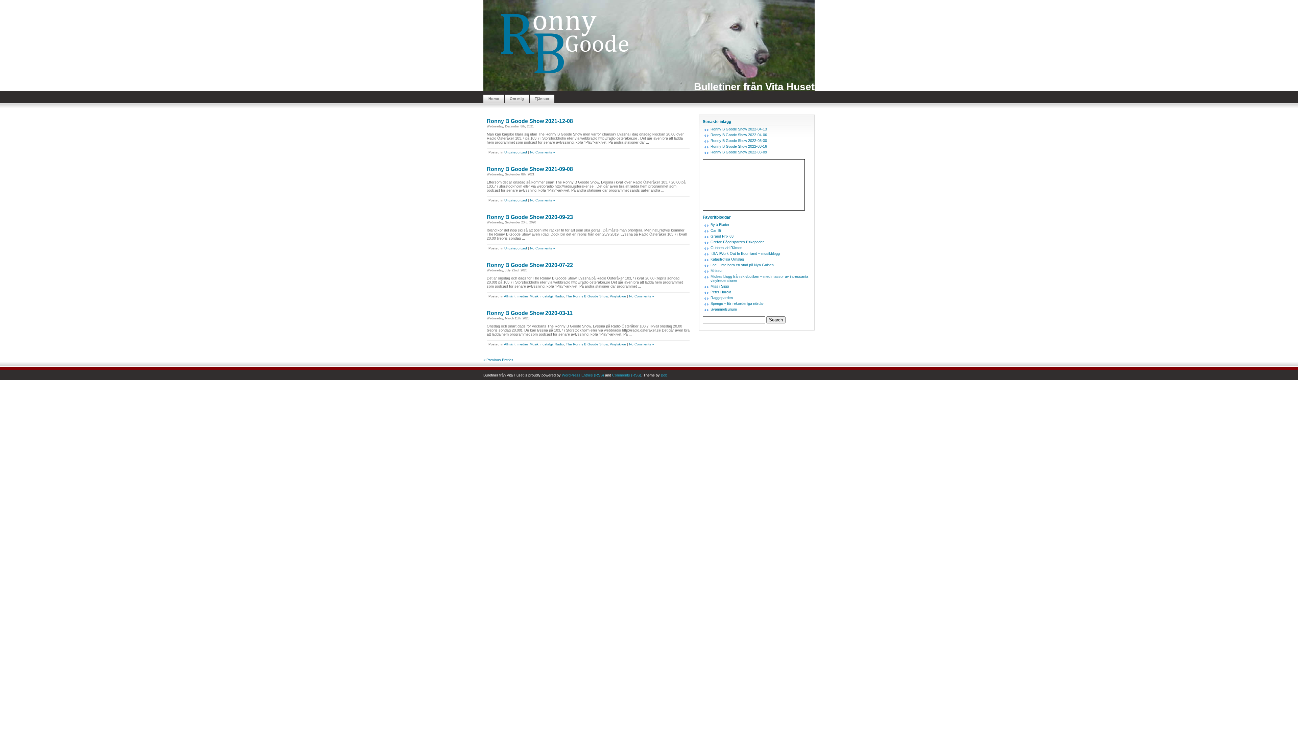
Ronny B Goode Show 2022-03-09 (739, 152)
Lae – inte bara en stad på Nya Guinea (742, 265)
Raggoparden (722, 298)
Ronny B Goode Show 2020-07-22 (530, 265)
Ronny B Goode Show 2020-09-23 (530, 217)
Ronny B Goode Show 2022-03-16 (739, 146)
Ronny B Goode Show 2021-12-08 (530, 121)
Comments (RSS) (626, 375)
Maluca (716, 271)
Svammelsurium (724, 309)
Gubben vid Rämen (726, 248)
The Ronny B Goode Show (587, 296)
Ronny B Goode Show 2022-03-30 (739, 141)
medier (523, 296)
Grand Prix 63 (722, 236)
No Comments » (542, 152)
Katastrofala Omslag (727, 259)
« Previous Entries (498, 360)
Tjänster (542, 99)
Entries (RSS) (592, 375)
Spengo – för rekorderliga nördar (737, 303)
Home (493, 99)
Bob (664, 375)
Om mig (517, 99)
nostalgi (546, 296)
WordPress (571, 375)
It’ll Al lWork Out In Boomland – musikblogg (745, 253)
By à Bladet (720, 225)
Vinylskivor (618, 296)
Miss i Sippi (720, 286)
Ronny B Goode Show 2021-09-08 (530, 169)
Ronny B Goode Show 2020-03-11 (530, 313)
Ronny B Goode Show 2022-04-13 (739, 129)
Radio (559, 296)
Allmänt (509, 296)
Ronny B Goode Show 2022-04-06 (739, 135)
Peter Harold (721, 292)
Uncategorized (515, 152)
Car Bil (716, 230)
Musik (534, 296)
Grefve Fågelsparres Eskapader (737, 242)
